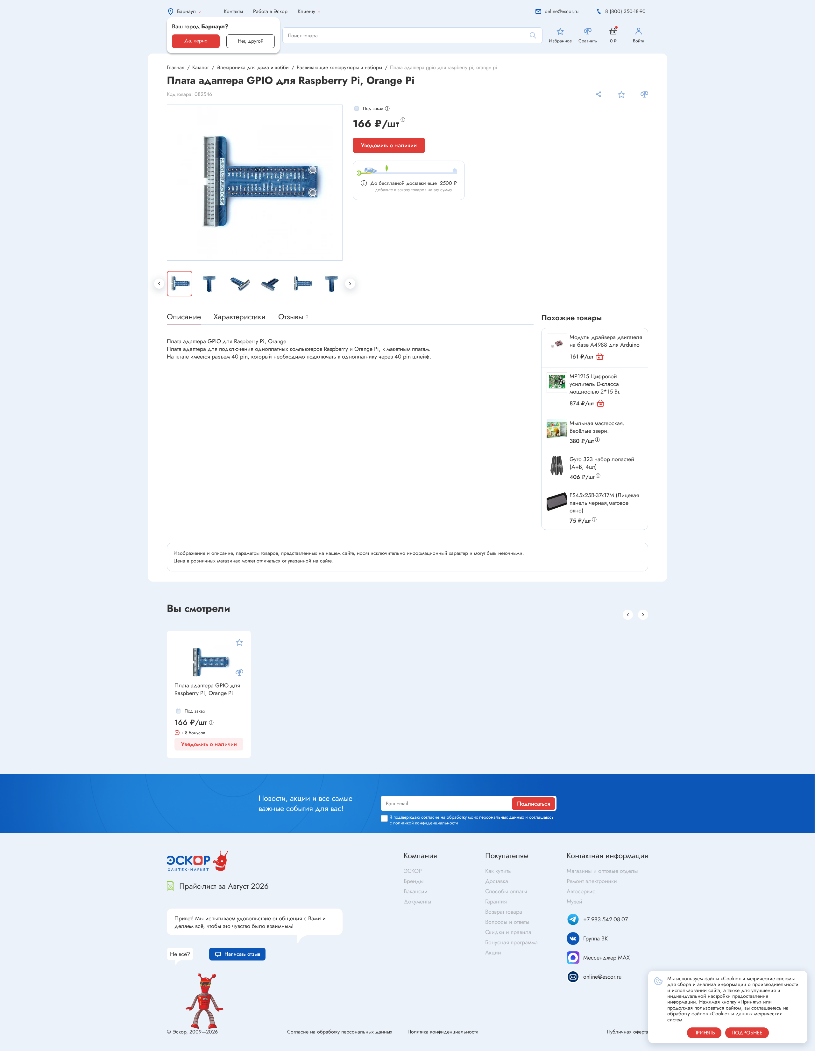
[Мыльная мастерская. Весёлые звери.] (557, 429)
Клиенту (306, 11)
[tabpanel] (255, 182)
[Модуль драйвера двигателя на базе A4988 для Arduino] (557, 343)
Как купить (498, 871)
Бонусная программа (511, 942)
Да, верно (196, 40)
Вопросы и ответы (507, 922)
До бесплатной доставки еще (413, 183)
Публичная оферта (627, 1031)
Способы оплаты (506, 891)
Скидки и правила (508, 932)
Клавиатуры (233, 769)
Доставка (496, 881)
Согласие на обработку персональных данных (339, 1031)
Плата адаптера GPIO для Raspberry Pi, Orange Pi (207, 689)
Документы (417, 901)
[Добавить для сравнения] (644, 94)
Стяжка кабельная (430, 767)
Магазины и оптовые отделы (602, 871)
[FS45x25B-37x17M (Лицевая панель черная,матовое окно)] (557, 501)
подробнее (747, 1032)
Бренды (414, 881)
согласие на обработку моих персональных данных (472, 817)
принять (704, 1032)
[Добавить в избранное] (621, 94)
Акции (493, 952)
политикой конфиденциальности (425, 823)
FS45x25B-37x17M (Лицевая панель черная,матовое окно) (604, 503)
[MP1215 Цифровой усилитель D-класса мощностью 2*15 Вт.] (557, 383)
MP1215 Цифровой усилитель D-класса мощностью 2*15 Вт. (595, 384)
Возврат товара (503, 912)
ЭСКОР (413, 871)
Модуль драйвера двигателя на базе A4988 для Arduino (606, 341)
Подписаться (533, 804)
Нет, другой (251, 41)
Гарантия (496, 901)
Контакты (233, 11)
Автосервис (581, 891)
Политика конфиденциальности (443, 1031)
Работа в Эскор (270, 11)
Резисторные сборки (54, 765)
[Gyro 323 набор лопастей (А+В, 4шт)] (557, 465)
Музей (574, 901)
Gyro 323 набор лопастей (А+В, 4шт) (602, 463)
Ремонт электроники (592, 881)
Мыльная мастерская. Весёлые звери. (597, 427)
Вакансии (416, 891)
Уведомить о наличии (389, 145)
